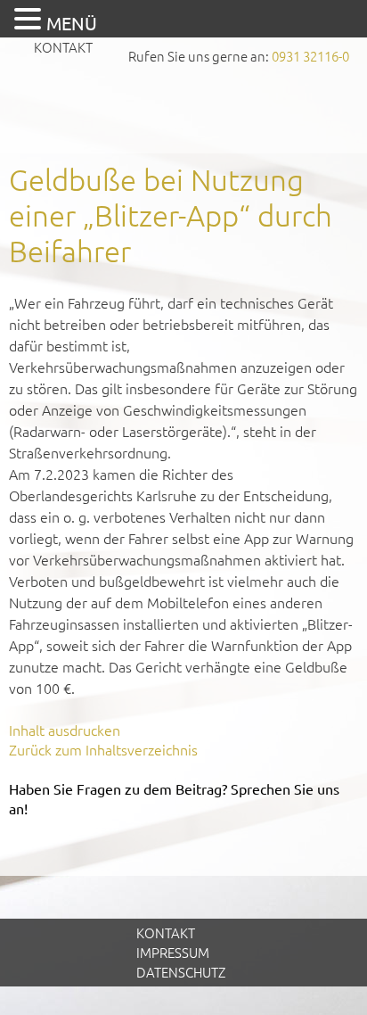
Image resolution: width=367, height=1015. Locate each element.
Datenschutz (180, 971)
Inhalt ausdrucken (64, 729)
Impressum (172, 952)
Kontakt (63, 46)
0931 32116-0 (310, 55)
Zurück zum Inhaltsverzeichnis (103, 749)
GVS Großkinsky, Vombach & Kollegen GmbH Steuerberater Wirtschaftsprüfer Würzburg (183, 112)
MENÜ (71, 23)
